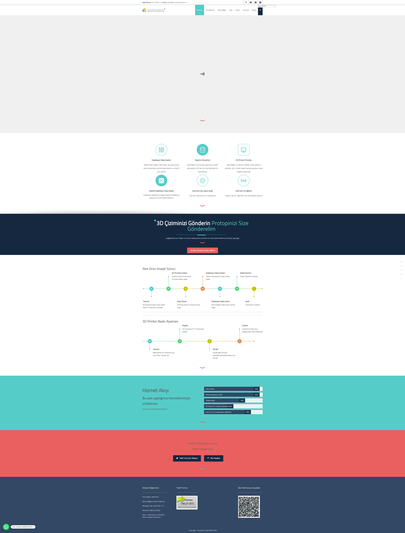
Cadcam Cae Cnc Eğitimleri (234, 195)
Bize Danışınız (215, 458)
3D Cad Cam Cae (202, 168)
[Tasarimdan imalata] (153, 10)
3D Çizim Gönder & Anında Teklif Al (202, 250)
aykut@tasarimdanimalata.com (177, 2)
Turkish (263, 6)
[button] (6, 527)
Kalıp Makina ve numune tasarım (198, 165)
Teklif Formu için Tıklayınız (188, 458)
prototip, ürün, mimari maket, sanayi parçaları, (241, 168)
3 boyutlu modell (242, 165)
